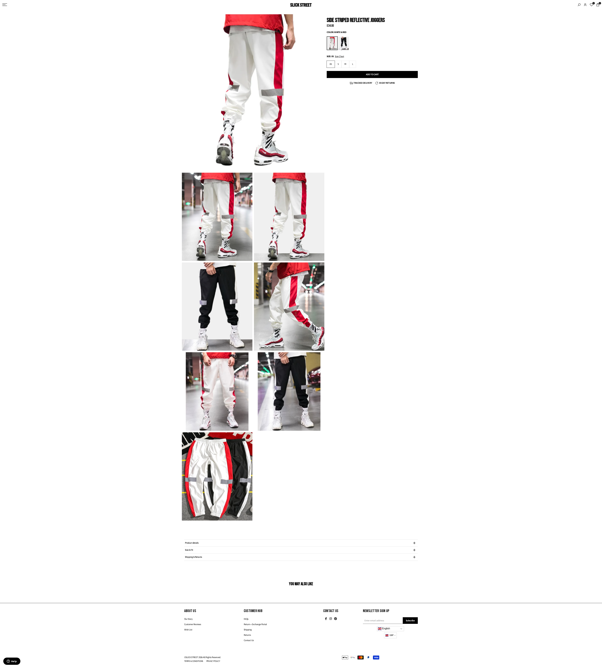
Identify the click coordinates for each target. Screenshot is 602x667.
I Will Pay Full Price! (301, 352)
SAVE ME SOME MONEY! (301, 344)
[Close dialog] (332, 299)
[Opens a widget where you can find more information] (11, 661)
